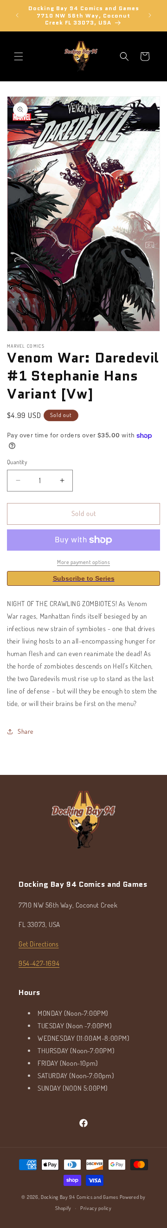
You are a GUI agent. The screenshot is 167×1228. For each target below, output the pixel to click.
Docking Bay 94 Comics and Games (79, 1197)
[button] (18, 56)
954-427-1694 (39, 963)
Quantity (17, 462)
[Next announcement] (150, 15)
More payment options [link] (83, 562)
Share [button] (25, 731)
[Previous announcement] (17, 15)
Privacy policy (96, 1208)
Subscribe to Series (84, 578)
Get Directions (38, 943)
